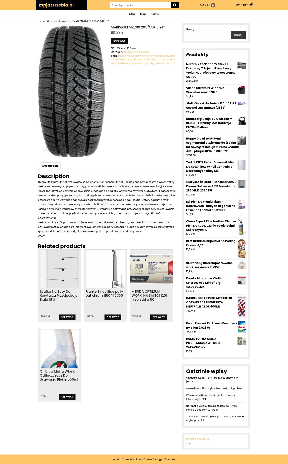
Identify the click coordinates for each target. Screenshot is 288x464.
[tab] (50, 165)
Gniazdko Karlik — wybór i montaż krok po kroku (215, 388)
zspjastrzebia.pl (56, 5)
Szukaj (190, 29)
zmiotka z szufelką (197, 439)
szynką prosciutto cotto (161, 63)
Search (175, 5)
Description (50, 165)
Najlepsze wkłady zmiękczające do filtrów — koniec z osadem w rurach (213, 407)
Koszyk (155, 14)
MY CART (244, 5)
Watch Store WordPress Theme (132, 459)
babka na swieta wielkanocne (136, 55)
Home (41, 21)
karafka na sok (137, 59)
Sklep (131, 14)
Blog (143, 14)
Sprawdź (119, 41)
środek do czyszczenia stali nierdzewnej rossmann (143, 61)
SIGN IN (207, 5)
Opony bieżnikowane (59, 21)
